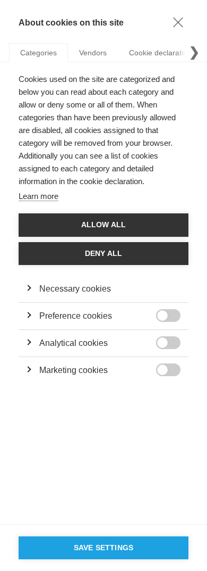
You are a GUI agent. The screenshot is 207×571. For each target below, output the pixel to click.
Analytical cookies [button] (73, 342)
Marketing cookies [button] (73, 370)
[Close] (177, 21)
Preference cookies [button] (75, 315)
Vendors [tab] (93, 52)
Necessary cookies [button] (75, 288)
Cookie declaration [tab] (160, 52)
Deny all (104, 254)
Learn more (38, 196)
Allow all (103, 225)
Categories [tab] (38, 52)
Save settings (104, 548)
